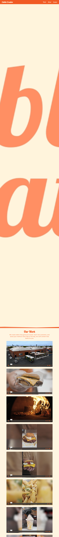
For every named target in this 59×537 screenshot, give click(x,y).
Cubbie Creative (7, 2)
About (49, 2)
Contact (55, 2)
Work (44, 2)
